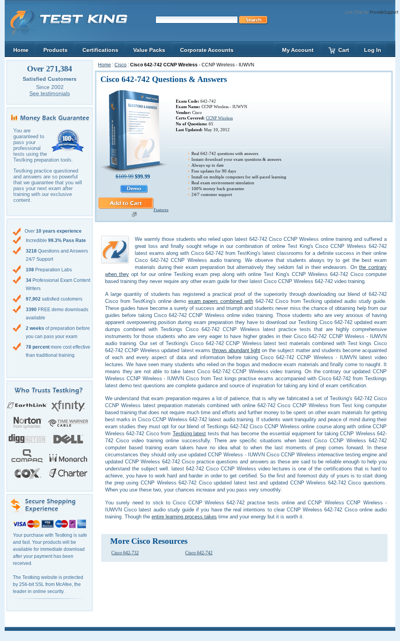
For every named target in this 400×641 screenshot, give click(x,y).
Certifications (100, 50)
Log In (372, 50)
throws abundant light (236, 350)
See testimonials (49, 93)
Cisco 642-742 (198, 553)
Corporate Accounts (207, 50)
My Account (298, 50)
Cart (343, 50)
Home (104, 65)
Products (55, 50)
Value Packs (149, 50)
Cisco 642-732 (125, 553)
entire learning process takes (184, 517)
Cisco (120, 65)
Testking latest (189, 433)
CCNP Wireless (219, 118)
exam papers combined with (221, 301)
